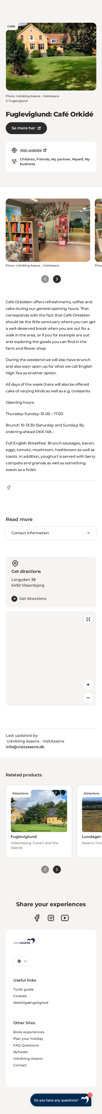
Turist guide (23, 989)
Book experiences (28, 1032)
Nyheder (20, 1052)
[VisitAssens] (24, 941)
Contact (20, 1065)
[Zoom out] (88, 698)
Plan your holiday (28, 1039)
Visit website (31, 150)
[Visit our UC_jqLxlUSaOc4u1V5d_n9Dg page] (65, 918)
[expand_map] (88, 619)
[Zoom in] (88, 684)
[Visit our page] (37, 918)
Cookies (20, 996)
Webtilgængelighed (30, 1003)
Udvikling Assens (28, 1058)
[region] (51, 658)
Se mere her (23, 128)
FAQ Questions (26, 1045)
